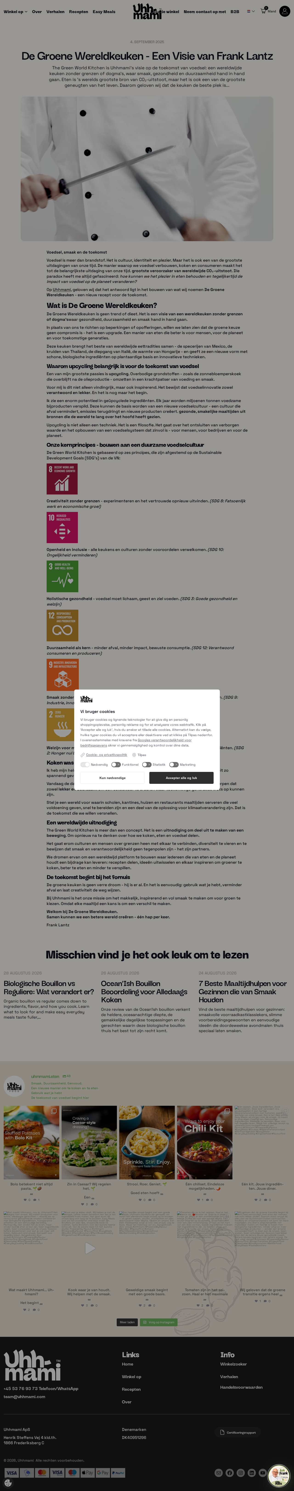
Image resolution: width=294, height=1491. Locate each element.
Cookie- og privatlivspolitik (106, 755)
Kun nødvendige (112, 778)
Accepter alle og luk (181, 778)
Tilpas (142, 755)
